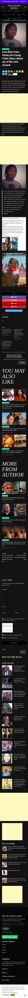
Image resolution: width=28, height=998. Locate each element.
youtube (15, 303)
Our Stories (5, 495)
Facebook (4, 944)
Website (16, 612)
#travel (14, 14)
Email (3, 612)
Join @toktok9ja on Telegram (14, 310)
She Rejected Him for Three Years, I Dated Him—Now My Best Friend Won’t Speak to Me (14, 543)
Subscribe (22, 362)
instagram (15, 300)
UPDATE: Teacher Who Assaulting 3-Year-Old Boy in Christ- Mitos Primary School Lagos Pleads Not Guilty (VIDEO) (20, 783)
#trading (19, 14)
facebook (15, 297)
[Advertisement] (14, 108)
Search (3, 649)
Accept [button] (12, 994)
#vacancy (23, 11)
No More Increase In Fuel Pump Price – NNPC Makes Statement (19, 718)
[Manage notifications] (25, 995)
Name (3, 606)
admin (10, 68)
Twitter (3, 947)
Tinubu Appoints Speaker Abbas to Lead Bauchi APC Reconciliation (20, 768)
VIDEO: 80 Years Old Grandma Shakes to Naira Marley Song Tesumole (7, 331)
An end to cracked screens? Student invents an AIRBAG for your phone (20, 680)
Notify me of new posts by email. (10, 637)
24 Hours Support (11, 937)
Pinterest (4, 952)
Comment (4, 589)
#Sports (14, 18)
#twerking (5, 14)
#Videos (4, 11)
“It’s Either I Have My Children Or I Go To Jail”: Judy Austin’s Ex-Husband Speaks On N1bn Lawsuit (14, 406)
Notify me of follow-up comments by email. (12, 635)
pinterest (15, 306)
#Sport (19, 18)
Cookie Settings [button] (6, 994)
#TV (10, 14)
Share (10, 74)
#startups (9, 18)
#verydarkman (17, 11)
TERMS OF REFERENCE (8, 976)
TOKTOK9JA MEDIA (14, 7)
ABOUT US (5, 969)
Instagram (4, 949)
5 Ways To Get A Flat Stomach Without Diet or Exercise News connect (19, 731)
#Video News (10, 11)
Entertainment (6, 402)
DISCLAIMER (5, 980)
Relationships (5, 540)
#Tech (24, 14)
